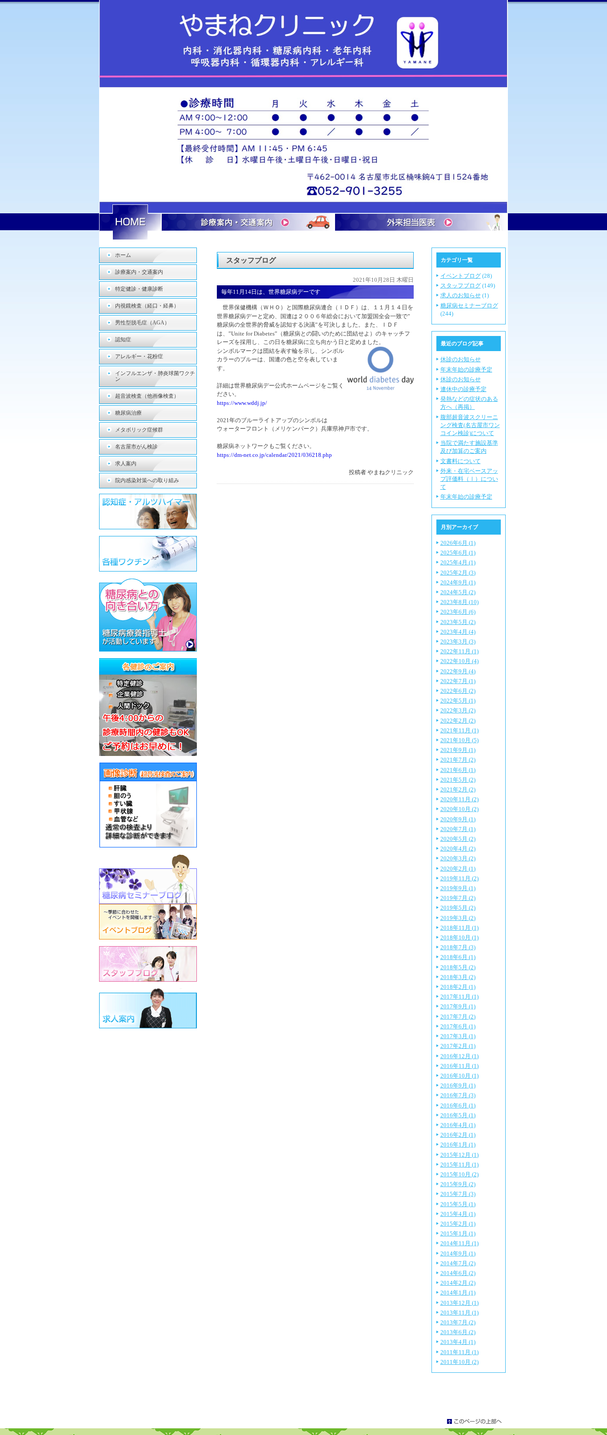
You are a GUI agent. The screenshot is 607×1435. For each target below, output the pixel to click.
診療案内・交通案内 (139, 272)
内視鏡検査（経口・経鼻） (147, 306)
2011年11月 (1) (459, 1352)
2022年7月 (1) (457, 681)
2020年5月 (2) (457, 838)
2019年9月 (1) (457, 888)
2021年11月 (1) (459, 730)
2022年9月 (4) (457, 671)
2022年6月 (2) (457, 691)
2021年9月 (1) (457, 750)
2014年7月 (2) (457, 1263)
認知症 (123, 339)
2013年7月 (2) (457, 1322)
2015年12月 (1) (459, 1154)
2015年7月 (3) (457, 1194)
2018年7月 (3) (457, 947)
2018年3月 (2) (457, 977)
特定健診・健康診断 (139, 289)
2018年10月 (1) (459, 937)
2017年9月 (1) (457, 1006)
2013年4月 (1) (457, 1342)
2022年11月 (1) (459, 651)
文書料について (460, 461)
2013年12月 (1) (459, 1302)
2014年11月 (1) (459, 1243)
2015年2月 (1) (457, 1223)
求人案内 (125, 463)
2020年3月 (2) (457, 858)
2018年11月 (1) (459, 927)
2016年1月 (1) (457, 1144)
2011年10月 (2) (459, 1362)
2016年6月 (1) (457, 1105)
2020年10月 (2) (459, 809)
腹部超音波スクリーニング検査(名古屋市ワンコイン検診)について (470, 425)
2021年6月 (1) (457, 770)
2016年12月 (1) (459, 1056)
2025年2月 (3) (457, 572)
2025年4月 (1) (457, 562)
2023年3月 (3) (457, 641)
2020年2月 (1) (457, 868)
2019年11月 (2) (459, 878)
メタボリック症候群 (139, 430)
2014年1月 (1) (457, 1292)
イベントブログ (460, 275)
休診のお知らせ (460, 359)
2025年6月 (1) (457, 552)
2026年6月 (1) (457, 543)
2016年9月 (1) (457, 1085)
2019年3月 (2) (457, 918)
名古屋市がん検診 (136, 447)
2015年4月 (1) (457, 1214)
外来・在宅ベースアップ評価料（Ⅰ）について (469, 479)
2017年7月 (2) (457, 1016)
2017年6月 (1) (457, 1026)
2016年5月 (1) (457, 1115)
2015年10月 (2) (459, 1174)
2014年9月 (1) (457, 1253)
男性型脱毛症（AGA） (142, 323)
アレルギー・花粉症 (139, 356)
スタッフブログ (460, 285)
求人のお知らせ (460, 295)
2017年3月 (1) (457, 1036)
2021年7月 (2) (457, 759)
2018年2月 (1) (457, 986)
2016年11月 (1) (459, 1066)
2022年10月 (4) (459, 661)
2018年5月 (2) (457, 967)
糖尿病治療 (128, 413)
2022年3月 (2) (457, 710)
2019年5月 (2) (457, 907)
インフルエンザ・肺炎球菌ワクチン (155, 376)
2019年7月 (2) (457, 898)
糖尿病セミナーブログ (469, 305)
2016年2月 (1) (457, 1134)
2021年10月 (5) (459, 740)
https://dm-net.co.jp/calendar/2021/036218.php (274, 455)
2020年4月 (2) (457, 848)
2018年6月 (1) (457, 957)
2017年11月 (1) (459, 996)
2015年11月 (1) (459, 1164)
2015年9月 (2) (457, 1184)
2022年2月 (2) (457, 720)
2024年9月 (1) (457, 582)
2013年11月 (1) (459, 1312)
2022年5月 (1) (457, 700)
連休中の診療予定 (463, 389)
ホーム (123, 255)
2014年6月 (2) (457, 1273)
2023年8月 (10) (459, 602)
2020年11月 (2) (459, 799)
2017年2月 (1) (457, 1046)
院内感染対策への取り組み (147, 480)
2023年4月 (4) (457, 631)
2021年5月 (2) (457, 779)
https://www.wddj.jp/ (242, 403)
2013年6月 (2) (457, 1332)
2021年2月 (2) (457, 789)
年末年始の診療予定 (466, 369)
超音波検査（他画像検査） (147, 396)
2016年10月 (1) (459, 1075)
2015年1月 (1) (457, 1233)
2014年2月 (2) (457, 1282)
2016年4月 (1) (457, 1125)
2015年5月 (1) (457, 1204)
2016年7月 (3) (457, 1095)
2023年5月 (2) (457, 622)
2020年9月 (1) (457, 819)
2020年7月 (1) (457, 829)
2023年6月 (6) (457, 611)
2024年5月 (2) (457, 592)
